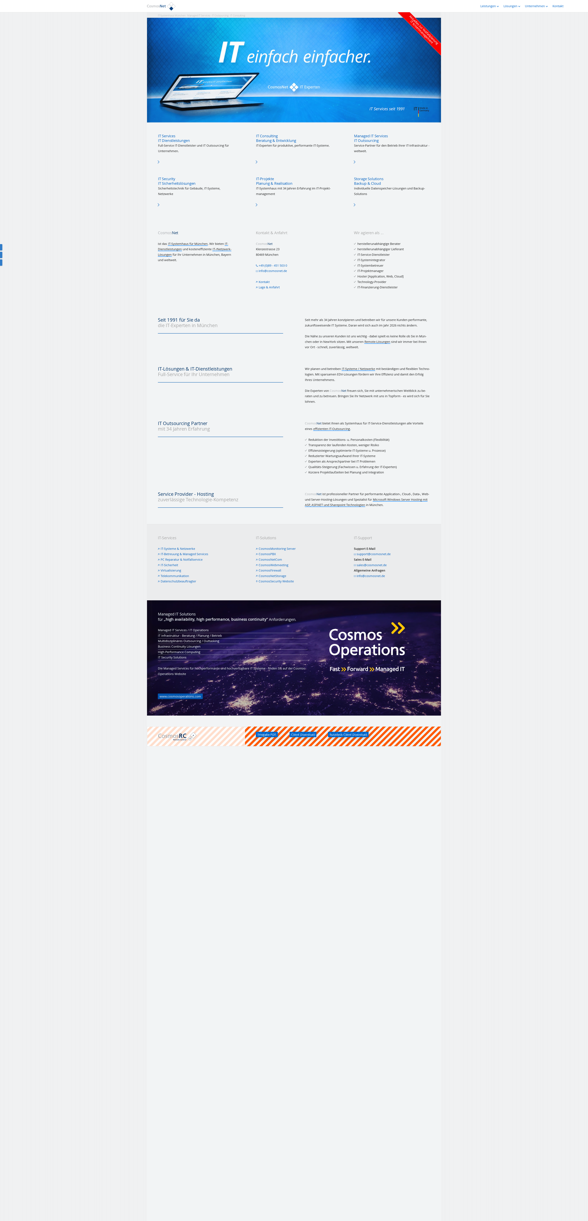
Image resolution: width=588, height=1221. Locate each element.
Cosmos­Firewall (270, 570)
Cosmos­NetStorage (272, 576)
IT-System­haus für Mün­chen (188, 244)
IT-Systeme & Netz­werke (178, 549)
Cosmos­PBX (267, 554)
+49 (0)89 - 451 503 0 (273, 265)
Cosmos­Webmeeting (273, 565)
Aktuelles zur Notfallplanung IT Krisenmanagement (423, 29)
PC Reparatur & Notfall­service (182, 559)
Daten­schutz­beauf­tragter (178, 581)
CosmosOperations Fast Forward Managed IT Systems (294, 658)
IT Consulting (294, 144)
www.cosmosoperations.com (180, 696)
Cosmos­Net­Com (270, 559)
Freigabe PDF (267, 735)
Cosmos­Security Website (276, 581)
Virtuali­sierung (171, 570)
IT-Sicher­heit (169, 565)
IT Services (196, 144)
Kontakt (264, 282)
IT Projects (294, 187)
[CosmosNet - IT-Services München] (162, 6)
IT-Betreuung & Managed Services (184, 554)
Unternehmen (535, 6)
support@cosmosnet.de (374, 554)
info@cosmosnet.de (273, 271)
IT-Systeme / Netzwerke (358, 369)
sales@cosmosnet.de (372, 565)
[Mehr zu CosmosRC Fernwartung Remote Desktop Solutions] (201, 736)
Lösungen (510, 6)
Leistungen (488, 6)
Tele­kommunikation (175, 576)
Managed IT (392, 144)
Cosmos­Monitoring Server (277, 549)
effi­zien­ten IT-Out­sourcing (331, 429)
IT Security (196, 187)
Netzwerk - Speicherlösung (392, 187)
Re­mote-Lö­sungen (377, 342)
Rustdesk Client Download (348, 735)
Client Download (303, 735)
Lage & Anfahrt (269, 287)
